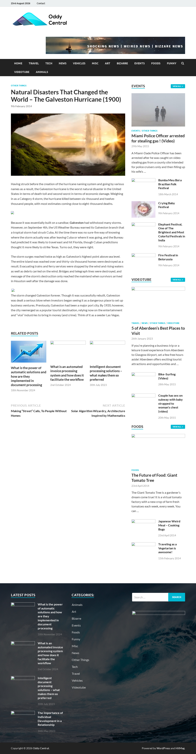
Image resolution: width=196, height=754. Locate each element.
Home (18, 63)
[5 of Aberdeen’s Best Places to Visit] (158, 289)
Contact (41, 3)
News (62, 63)
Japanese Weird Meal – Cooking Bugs (169, 525)
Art (107, 63)
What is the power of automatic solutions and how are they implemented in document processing (28, 376)
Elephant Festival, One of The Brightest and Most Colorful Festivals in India (171, 232)
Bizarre (122, 63)
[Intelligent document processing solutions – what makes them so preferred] (107, 343)
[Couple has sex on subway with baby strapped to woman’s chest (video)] (143, 396)
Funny (171, 63)
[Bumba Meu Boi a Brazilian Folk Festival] (143, 180)
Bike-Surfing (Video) (167, 376)
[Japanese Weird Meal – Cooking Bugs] (143, 521)
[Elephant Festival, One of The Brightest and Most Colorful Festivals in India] (143, 224)
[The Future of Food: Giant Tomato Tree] (158, 436)
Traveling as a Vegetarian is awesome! (167, 548)
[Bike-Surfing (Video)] (143, 374)
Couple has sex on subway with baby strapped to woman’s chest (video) (170, 403)
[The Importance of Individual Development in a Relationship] (23, 713)
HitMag (180, 748)
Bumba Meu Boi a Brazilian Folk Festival (170, 184)
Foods (155, 63)
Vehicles (79, 63)
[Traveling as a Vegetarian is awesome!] (143, 544)
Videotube (21, 72)
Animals (42, 72)
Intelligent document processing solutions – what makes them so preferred (106, 373)
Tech (48, 63)
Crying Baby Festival (166, 205)
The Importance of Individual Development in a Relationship (50, 718)
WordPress (163, 748)
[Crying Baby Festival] (143, 203)
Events (139, 63)
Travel (34, 63)
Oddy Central (41, 748)
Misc (95, 63)
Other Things (18, 85)
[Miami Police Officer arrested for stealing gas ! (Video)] (158, 95)
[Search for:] (158, 597)
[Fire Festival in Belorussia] (143, 255)
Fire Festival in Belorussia (168, 257)
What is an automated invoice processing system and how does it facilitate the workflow (67, 373)
